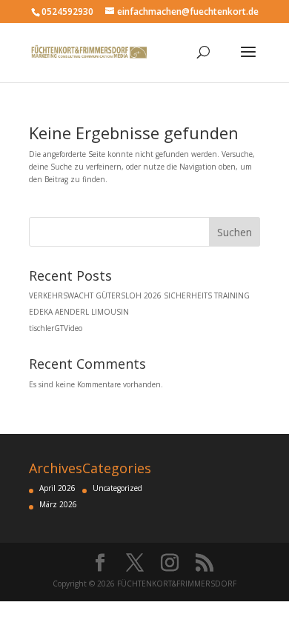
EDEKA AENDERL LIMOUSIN (79, 312)
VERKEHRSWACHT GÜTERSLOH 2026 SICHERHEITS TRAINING (139, 295)
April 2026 (57, 488)
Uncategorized (117, 488)
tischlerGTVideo (55, 328)
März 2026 (58, 504)
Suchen (234, 232)
